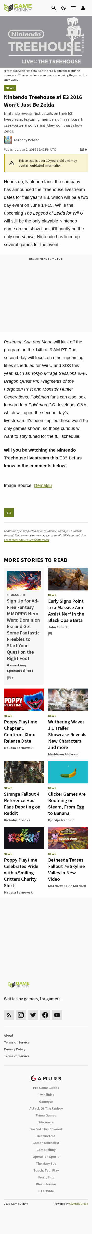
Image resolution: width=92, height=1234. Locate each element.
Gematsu (43, 485)
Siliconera (46, 1122)
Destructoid (46, 1136)
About (8, 1035)
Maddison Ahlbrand (63, 754)
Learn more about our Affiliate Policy (26, 540)
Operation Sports (46, 1156)
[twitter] (33, 1015)
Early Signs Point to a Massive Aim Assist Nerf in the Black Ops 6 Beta (66, 610)
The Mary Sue (46, 1163)
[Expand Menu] (73, 8)
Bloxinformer (46, 1184)
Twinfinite (46, 1094)
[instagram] (21, 1015)
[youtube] (57, 1015)
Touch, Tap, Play (46, 1170)
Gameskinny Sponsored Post (20, 668)
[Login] (83, 8)
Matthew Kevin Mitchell (67, 886)
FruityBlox (46, 1177)
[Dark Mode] (63, 8)
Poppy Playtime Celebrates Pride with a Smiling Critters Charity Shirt (21, 872)
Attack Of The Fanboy (46, 1108)
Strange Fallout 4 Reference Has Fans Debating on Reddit (22, 803)
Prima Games (46, 1115)
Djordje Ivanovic (61, 820)
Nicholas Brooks (17, 820)
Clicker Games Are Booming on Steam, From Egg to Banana (67, 803)
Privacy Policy (14, 1049)
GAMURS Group (78, 1203)
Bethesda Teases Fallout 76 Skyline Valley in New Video (66, 869)
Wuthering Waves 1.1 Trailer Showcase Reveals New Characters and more (67, 734)
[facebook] (45, 1015)
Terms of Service (16, 1042)
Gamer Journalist (46, 1143)
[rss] (9, 1015)
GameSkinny (46, 1149)
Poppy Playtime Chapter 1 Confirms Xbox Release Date (20, 731)
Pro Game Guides (46, 1088)
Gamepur (46, 1101)
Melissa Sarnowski (19, 748)
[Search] (54, 8)
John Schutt (58, 627)
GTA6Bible (46, 1191)
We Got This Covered (46, 1129)
